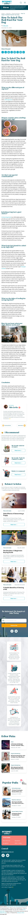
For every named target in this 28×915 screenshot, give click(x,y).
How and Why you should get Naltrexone (16, 906)
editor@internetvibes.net (7, 852)
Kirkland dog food (6, 217)
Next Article (20, 425)
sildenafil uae (3, 912)
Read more (18, 450)
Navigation (5, 843)
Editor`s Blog (18, 843)
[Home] (6, 2)
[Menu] (25, 2)
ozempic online (20, 912)
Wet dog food (8, 99)
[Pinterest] (16, 631)
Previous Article (7, 425)
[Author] (19, 407)
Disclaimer (17, 840)
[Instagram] (11, 631)
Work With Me (6, 840)
